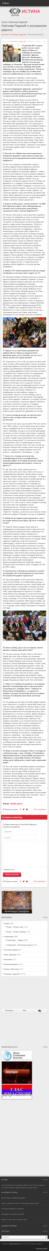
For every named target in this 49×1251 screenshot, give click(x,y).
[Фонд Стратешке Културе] (16, 1051)
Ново (24, 1010)
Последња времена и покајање (12, 1209)
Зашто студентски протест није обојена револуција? (20, 1203)
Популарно (9, 1010)
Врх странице (39, 809)
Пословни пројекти (11, 949)
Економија (8, 959)
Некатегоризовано (11, 964)
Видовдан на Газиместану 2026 (12, 1214)
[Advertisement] (16, 993)
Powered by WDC (42, 1249)
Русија (6, 923)
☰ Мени (5, 3)
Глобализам (8, 936)
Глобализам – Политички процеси (19, 945)
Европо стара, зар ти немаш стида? (14, 1219)
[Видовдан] (16, 1062)
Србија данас (16, 803)
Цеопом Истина (15, 1244)
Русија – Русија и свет (14, 927)
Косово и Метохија (11, 969)
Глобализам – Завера (14, 940)
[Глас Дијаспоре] (16, 1085)
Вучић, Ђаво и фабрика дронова (13, 1198)
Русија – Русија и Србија (15, 931)
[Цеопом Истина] (24, 8)
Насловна (5, 34)
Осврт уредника (10, 954)
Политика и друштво (18, 34)
